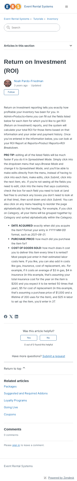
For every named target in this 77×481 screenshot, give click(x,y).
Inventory (52, 18)
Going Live (11, 407)
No (48, 337)
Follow (11, 92)
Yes (29, 337)
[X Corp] (11, 316)
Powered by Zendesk (61, 477)
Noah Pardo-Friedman (28, 81)
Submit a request (53, 356)
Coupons (10, 414)
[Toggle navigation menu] (66, 7)
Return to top (13, 368)
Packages (10, 386)
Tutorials (38, 18)
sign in (16, 445)
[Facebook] (5, 316)
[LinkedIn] (16, 316)
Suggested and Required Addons (26, 393)
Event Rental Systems (16, 18)
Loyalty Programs (15, 400)
